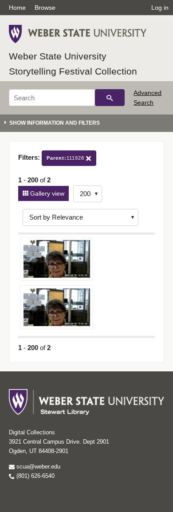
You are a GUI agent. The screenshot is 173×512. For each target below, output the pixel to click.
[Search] (110, 97)
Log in (160, 7)
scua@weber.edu (37, 466)
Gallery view (46, 193)
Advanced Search (147, 97)
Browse (45, 7)
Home (17, 7)
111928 (66, 158)
